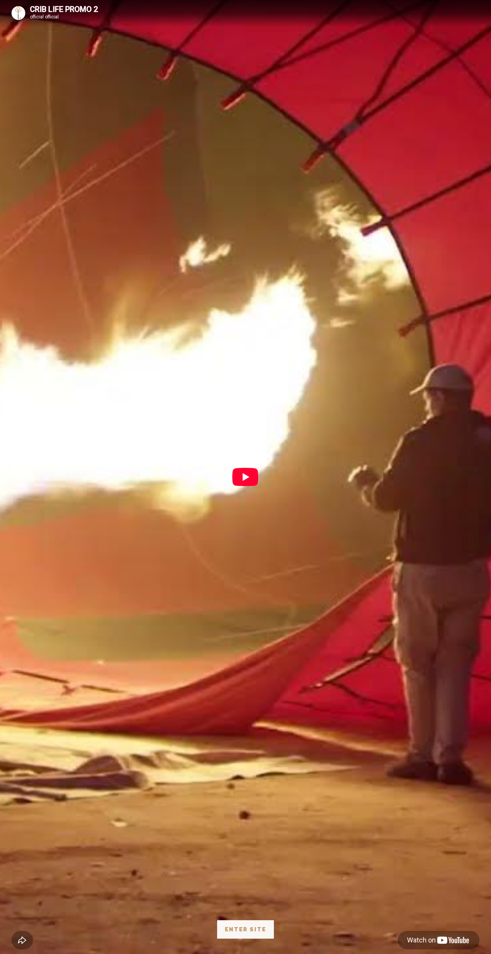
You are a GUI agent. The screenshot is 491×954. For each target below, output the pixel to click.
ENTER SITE (245, 929)
